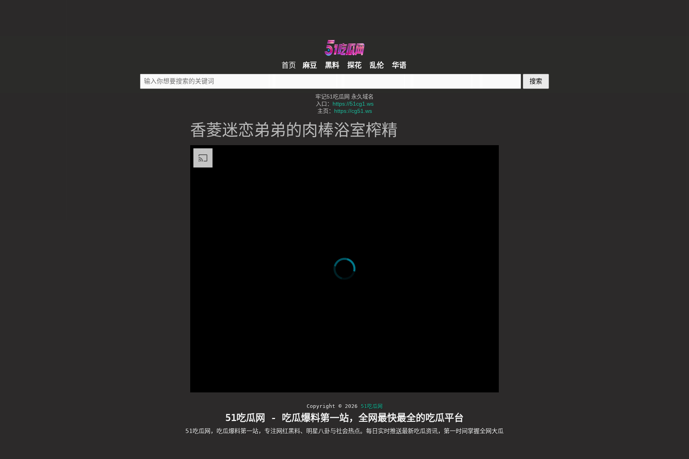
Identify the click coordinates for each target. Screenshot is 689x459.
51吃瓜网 (368, 397)
